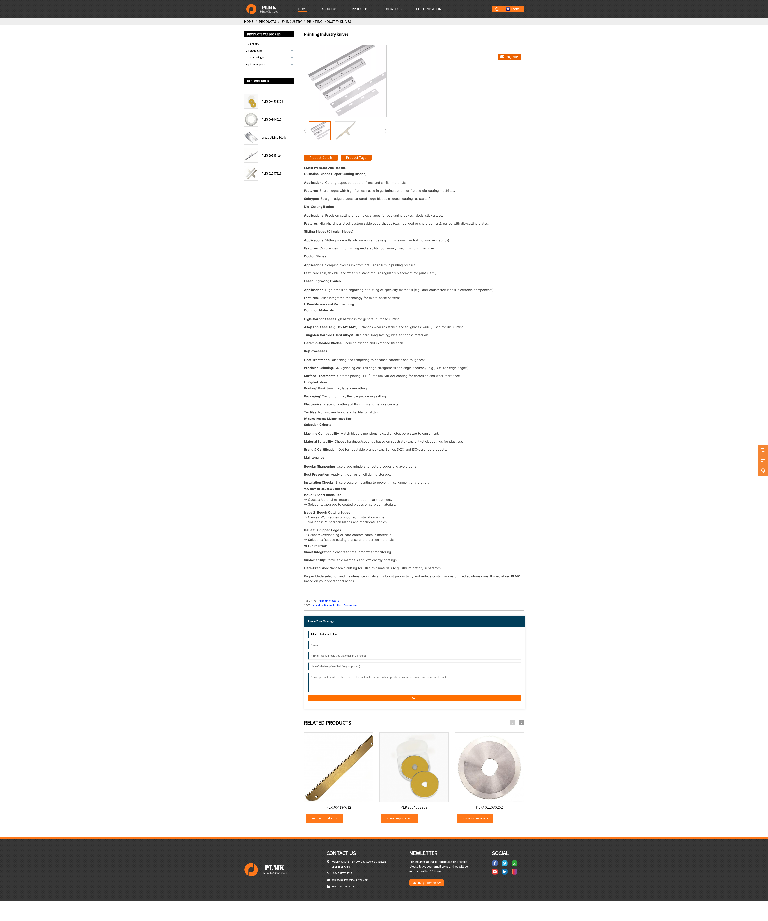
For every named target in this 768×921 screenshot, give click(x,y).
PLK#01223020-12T (330, 601)
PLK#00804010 (271, 119)
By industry (291, 21)
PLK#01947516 (271, 173)
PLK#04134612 (338, 807)
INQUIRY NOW (429, 882)
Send (414, 698)
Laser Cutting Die (256, 57)
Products (267, 21)
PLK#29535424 (271, 155)
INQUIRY (512, 56)
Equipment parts (256, 64)
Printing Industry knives (329, 21)
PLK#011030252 (489, 807)
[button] (386, 131)
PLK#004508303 (272, 101)
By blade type (254, 50)
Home (249, 21)
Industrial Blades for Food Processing (335, 605)
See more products (324, 818)
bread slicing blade (274, 137)
